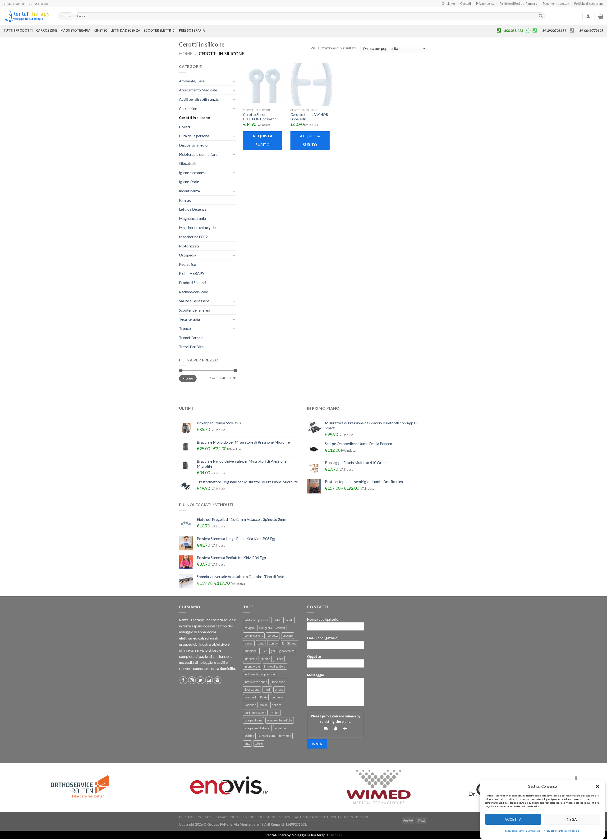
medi (267, 689)
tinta (247, 743)
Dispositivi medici (193, 145)
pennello (277, 697)
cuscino (288, 635)
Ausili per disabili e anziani (200, 99)
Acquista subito (262, 140)
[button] (597, 786)
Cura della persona (194, 135)
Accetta (513, 819)
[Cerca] (541, 16)
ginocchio (250, 659)
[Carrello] (600, 16)
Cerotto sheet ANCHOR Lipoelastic (309, 117)
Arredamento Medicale (198, 90)
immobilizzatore (274, 666)
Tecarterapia (189, 319)
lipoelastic (278, 682)
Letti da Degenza (193, 209)
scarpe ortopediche (279, 720)
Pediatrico (187, 264)
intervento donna (255, 682)
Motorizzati (189, 246)
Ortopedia (187, 255)
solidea (249, 736)
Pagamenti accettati (556, 3)
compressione (253, 635)
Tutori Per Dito (191, 346)
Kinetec (100, 30)
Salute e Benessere (194, 301)
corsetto (272, 635)
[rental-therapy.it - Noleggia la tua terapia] (27, 16)
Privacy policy (485, 3)
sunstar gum (266, 736)
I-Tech (279, 659)
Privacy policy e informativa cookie (522, 830)
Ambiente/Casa (192, 81)
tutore (259, 743)
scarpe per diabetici (257, 728)
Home (186, 53)
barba (277, 620)
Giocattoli (187, 163)
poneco (276, 705)
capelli (289, 620)
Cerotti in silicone (194, 117)
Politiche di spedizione (588, 3)
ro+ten (275, 713)
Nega (572, 819)
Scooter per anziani (194, 310)
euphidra (250, 651)
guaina (265, 659)
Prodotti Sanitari (192, 282)
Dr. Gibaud (289, 643)
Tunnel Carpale (191, 337)
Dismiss (335, 835)
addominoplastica (256, 620)
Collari (184, 126)
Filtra (188, 378)
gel (273, 651)
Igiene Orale (189, 181)
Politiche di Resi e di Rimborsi (519, 3)
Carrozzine (46, 30)
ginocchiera (286, 651)
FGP (264, 651)
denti (261, 643)
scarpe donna (253, 720)
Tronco (185, 328)
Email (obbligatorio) (323, 638)
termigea (285, 736)
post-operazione (255, 713)
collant (280, 628)
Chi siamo (448, 3)
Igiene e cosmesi (192, 172)
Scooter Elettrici (159, 30)
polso (263, 705)
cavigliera (265, 628)
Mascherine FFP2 (193, 236)
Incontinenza (189, 191)
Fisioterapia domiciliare (198, 154)
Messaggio (315, 675)
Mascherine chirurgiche (198, 227)
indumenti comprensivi (259, 674)
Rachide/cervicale (193, 291)
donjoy (273, 643)
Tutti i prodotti (18, 30)
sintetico (280, 728)
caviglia (249, 628)
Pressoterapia (192, 30)
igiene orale (252, 666)
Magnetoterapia (75, 30)
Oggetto (314, 656)
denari (248, 643)
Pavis (263, 697)
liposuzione (251, 689)
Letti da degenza (125, 30)
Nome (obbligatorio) (323, 619)
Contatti (465, 3)
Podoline (250, 705)
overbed (250, 697)
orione (279, 689)
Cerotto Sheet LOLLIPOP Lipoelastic (259, 117)
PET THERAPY (191, 273)
